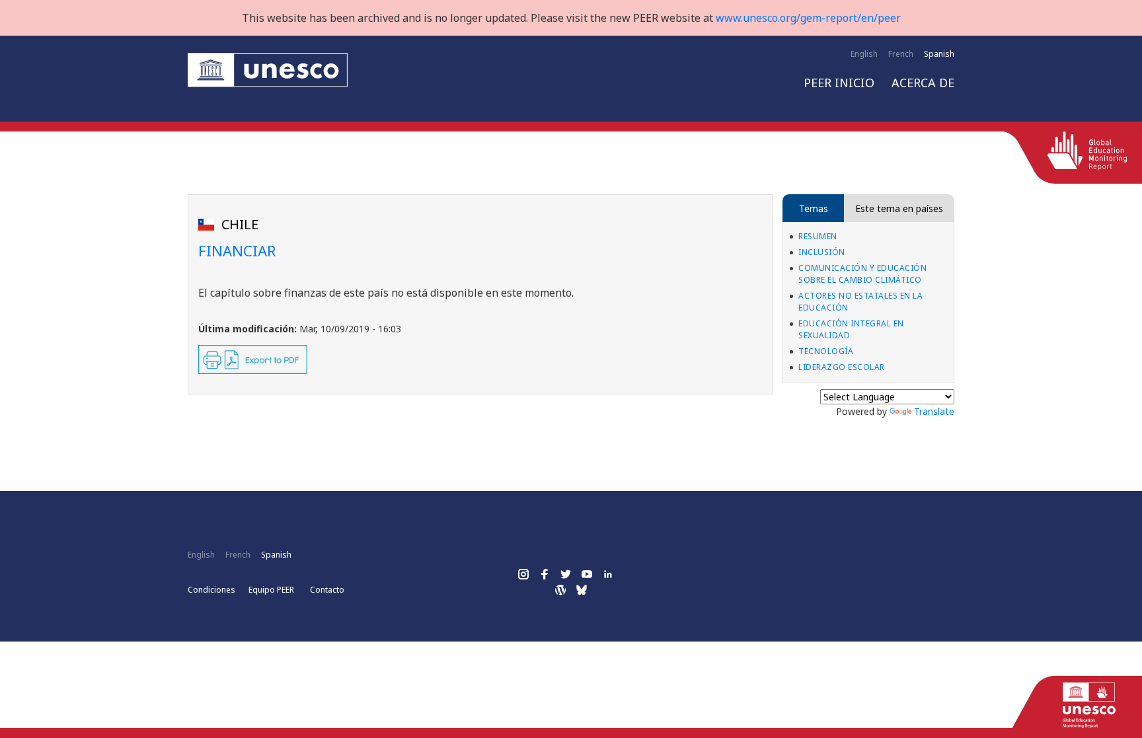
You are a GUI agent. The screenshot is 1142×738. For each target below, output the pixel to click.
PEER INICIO (839, 83)
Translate (934, 411)
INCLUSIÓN (821, 252)
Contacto (327, 589)
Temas (813, 208)
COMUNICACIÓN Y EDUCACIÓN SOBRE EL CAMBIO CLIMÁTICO (862, 273)
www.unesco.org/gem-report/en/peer (808, 18)
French (900, 53)
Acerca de (923, 83)
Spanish (939, 53)
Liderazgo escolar (841, 367)
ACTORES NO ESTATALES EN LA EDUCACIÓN (860, 301)
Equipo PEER (271, 589)
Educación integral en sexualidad (851, 329)
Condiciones (211, 589)
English (864, 53)
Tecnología (825, 351)
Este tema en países (899, 208)
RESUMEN (817, 236)
